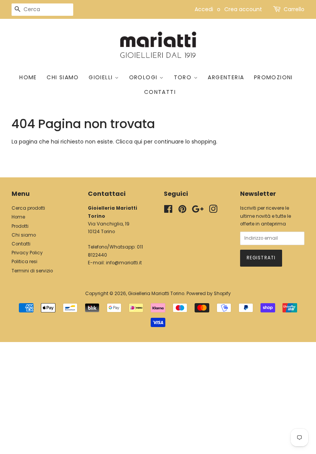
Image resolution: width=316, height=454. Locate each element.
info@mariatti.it (124, 263)
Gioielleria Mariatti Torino (156, 293)
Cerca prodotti (28, 208)
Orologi (144, 77)
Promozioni (273, 77)
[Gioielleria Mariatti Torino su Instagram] (213, 211)
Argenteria (226, 77)
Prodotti (20, 226)
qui (138, 141)
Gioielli (102, 77)
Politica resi (24, 262)
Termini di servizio (32, 271)
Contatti (160, 92)
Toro (184, 77)
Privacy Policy (27, 253)
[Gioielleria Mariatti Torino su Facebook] (168, 211)
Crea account (243, 9)
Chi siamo (63, 77)
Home (28, 77)
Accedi (204, 9)
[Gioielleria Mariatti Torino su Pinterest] (182, 211)
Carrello (294, 9)
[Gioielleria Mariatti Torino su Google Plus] (197, 211)
